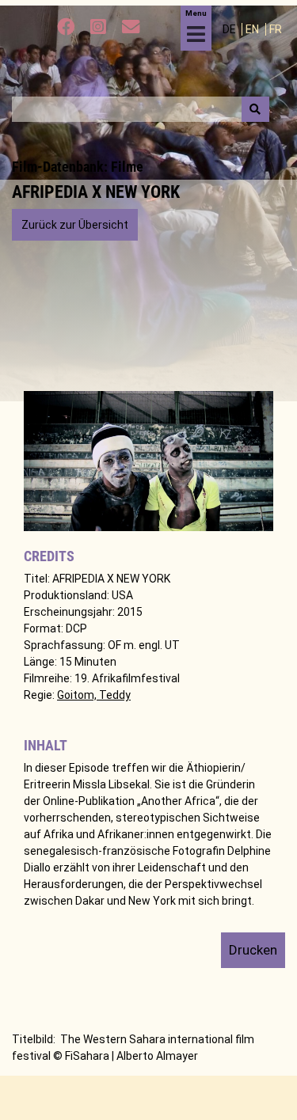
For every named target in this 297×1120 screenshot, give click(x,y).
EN (253, 29)
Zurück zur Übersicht (74, 224)
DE (230, 29)
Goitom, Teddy (94, 695)
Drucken (253, 950)
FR (275, 29)
